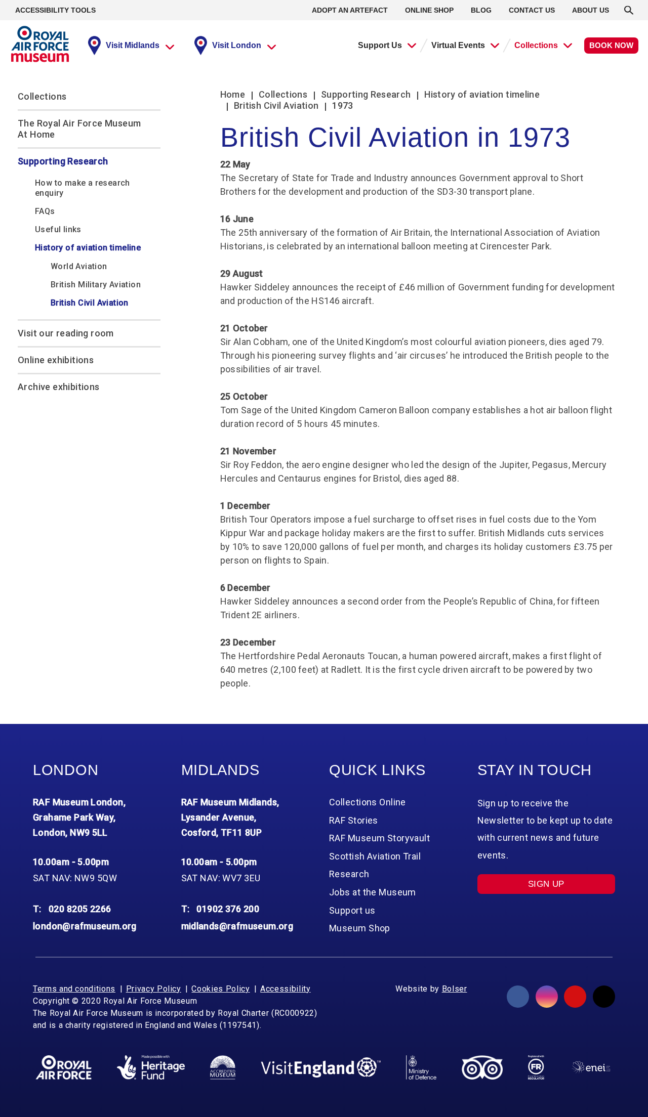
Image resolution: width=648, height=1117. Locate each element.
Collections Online (367, 802)
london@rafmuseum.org (85, 926)
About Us (590, 10)
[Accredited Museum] (222, 1067)
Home (232, 94)
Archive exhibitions (59, 386)
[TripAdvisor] (482, 1067)
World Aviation (79, 266)
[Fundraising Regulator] (536, 1067)
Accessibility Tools (55, 10)
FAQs (45, 211)
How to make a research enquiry (82, 188)
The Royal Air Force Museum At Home (79, 129)
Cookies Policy (220, 989)
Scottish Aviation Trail (375, 856)
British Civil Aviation (90, 303)
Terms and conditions (74, 989)
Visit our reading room (66, 333)
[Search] (629, 10)
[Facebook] (518, 996)
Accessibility (285, 989)
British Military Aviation (96, 284)
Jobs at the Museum (372, 892)
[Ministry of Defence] (421, 1067)
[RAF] (63, 1067)
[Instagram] (547, 996)
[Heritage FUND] (151, 1067)
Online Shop (429, 10)
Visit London (236, 45)
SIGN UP (546, 884)
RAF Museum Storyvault (379, 838)
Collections (536, 45)
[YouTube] (575, 996)
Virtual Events (458, 45)
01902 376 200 (227, 909)
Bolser (454, 989)
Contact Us (532, 10)
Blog (481, 10)
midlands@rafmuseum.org (237, 926)
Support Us (380, 45)
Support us (352, 910)
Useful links (58, 229)
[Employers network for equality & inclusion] (591, 1067)
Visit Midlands (132, 45)
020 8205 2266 (80, 909)
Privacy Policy (153, 989)
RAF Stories (353, 820)
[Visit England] (321, 1067)
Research (349, 874)
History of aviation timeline (88, 247)
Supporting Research (63, 161)
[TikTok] (604, 996)
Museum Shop (359, 928)
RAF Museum (40, 44)
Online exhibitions (56, 360)
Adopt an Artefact (350, 10)
